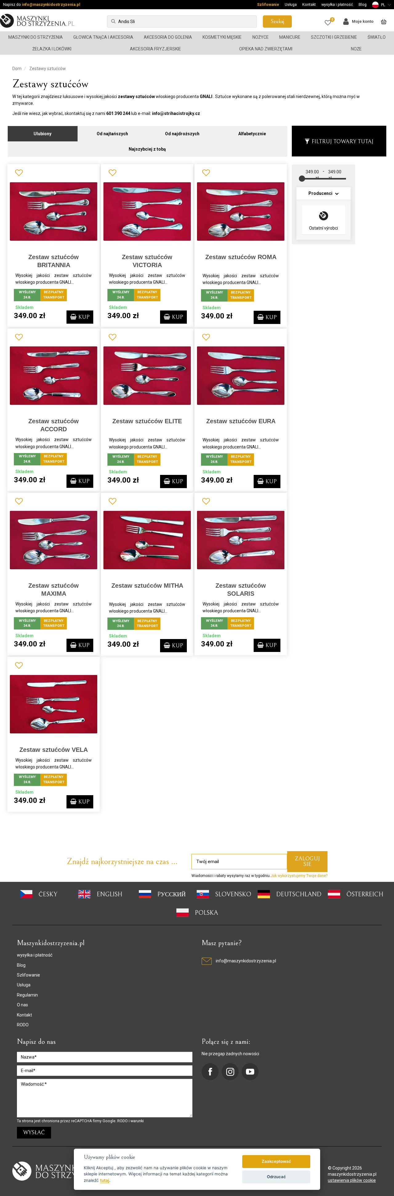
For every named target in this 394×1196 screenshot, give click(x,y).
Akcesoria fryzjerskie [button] (155, 48)
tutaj (104, 1180)
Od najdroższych (182, 133)
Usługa (291, 4)
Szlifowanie (268, 4)
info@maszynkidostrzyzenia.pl (51, 4)
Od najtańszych (112, 133)
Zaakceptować (276, 1161)
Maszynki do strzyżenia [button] (35, 37)
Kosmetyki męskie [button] (222, 37)
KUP (83, 317)
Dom (17, 68)
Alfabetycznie (252, 133)
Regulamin (27, 995)
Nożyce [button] (260, 37)
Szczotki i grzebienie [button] (334, 37)
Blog (363, 4)
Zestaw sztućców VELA (53, 749)
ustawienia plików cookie (352, 1180)
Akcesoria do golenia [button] (168, 37)
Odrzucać (276, 1176)
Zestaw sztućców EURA (240, 421)
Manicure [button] (289, 37)
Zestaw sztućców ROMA (240, 257)
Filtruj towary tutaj (342, 141)
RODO (23, 1024)
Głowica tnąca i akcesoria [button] (103, 37)
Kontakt (309, 4)
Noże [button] (356, 48)
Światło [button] (377, 37)
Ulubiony (42, 133)
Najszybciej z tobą (147, 149)
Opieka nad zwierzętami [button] (265, 48)
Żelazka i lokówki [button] (51, 48)
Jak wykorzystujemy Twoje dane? (299, 876)
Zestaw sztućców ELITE (147, 421)
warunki (137, 1121)
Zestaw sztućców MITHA (147, 585)
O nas (22, 1004)
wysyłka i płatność (337, 4)
